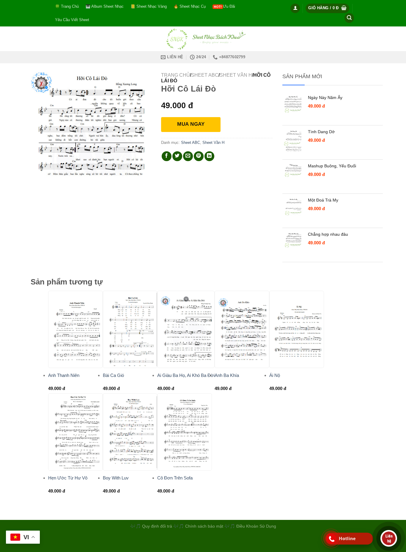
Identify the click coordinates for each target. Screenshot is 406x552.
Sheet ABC (204, 75)
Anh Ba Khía (227, 375)
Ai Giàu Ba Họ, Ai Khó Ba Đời (186, 375)
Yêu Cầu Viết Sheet (72, 20)
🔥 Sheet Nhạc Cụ (190, 6)
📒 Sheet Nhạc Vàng (148, 6)
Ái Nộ (274, 375)
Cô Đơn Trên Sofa (175, 477)
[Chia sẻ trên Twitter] (177, 156)
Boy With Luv (116, 477)
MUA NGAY (190, 124)
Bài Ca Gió (113, 375)
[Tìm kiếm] (349, 18)
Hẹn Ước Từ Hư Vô (67, 477)
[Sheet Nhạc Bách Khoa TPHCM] (203, 39)
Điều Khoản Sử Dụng (256, 526)
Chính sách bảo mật (204, 526)
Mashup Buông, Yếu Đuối (332, 165)
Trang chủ (175, 75)
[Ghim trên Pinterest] (199, 156)
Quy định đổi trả (157, 526)
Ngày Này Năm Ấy (325, 97)
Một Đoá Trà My (323, 200)
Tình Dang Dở (321, 131)
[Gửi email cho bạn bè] (188, 156)
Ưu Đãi (229, 6)
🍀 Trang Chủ (67, 6)
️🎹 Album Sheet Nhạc (105, 6)
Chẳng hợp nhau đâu (328, 234)
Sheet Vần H (236, 75)
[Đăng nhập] (295, 8)
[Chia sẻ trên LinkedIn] (209, 156)
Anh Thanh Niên (63, 375)
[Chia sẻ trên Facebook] (166, 156)
